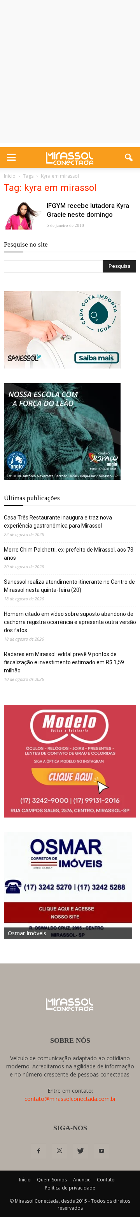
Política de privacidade (70, 1187)
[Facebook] (38, 1151)
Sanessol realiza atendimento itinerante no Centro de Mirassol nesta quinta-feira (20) (69, 586)
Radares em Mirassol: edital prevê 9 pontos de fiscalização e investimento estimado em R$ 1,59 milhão (64, 662)
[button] (129, 157)
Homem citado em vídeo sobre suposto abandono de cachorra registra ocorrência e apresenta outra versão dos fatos (70, 622)
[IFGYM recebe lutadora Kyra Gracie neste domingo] (23, 215)
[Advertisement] (70, 73)
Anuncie (82, 1179)
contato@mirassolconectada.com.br (70, 1098)
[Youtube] (101, 1151)
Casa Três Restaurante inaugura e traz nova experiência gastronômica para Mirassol (58, 521)
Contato (106, 1179)
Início (25, 1179)
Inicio (10, 176)
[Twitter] (80, 1151)
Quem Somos (52, 1179)
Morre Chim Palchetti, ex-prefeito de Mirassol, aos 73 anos (68, 554)
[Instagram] (59, 1151)
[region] (62, 330)
